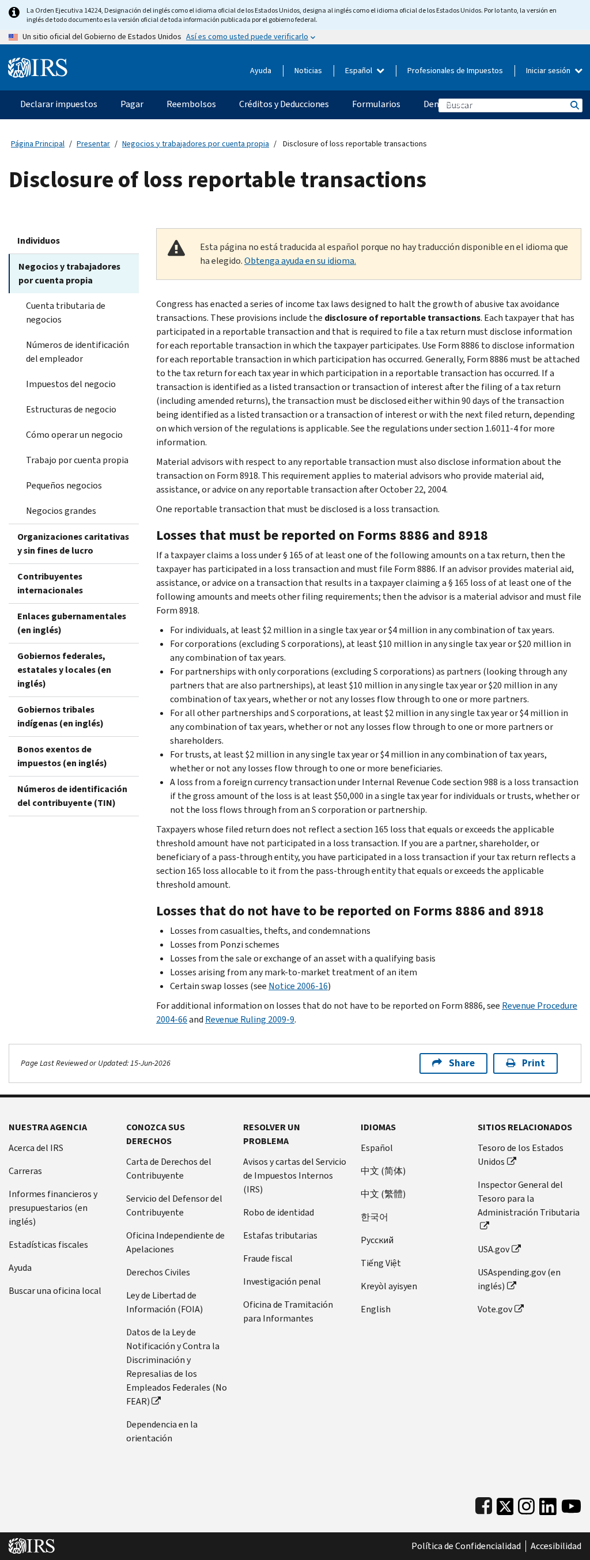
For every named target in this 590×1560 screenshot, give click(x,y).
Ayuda (260, 70)
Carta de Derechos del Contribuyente (168, 1169)
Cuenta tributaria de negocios (65, 312)
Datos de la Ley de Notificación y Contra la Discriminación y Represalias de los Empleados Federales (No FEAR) (176, 1366)
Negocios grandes (61, 511)
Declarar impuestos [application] (58, 104)
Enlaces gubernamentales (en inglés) (71, 623)
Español (359, 70)
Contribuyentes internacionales (50, 583)
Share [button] (462, 1063)
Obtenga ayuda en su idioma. (300, 261)
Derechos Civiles (158, 1272)
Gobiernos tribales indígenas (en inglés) (60, 716)
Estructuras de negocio (71, 409)
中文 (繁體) (383, 1194)
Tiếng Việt (381, 1263)
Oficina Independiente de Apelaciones (175, 1242)
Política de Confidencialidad (466, 1546)
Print (533, 1063)
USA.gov (493, 1249)
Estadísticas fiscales (48, 1245)
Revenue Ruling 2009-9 (249, 1019)
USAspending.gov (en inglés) (519, 1279)
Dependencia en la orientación (162, 1431)
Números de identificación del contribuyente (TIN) (72, 796)
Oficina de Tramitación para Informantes (288, 1311)
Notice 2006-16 (298, 986)
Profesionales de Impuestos (455, 70)
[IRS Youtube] (571, 1504)
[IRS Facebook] (483, 1504)
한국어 (374, 1217)
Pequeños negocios (64, 485)
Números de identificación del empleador (77, 352)
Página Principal (38, 143)
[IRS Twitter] (505, 1504)
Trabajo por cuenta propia (77, 460)
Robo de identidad (278, 1212)
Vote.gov (495, 1309)
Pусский (377, 1240)
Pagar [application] (131, 104)
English (376, 1309)
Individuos (38, 240)
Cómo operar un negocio (74, 435)
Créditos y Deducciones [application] (284, 104)
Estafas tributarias (280, 1235)
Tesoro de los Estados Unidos (520, 1155)
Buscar (573, 105)
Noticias (308, 70)
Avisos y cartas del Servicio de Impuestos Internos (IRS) (294, 1175)
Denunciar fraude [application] (456, 104)
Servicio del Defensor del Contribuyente (174, 1205)
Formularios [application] (376, 104)
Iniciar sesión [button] (549, 70)
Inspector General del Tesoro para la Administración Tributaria (529, 1198)
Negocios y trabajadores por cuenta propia (195, 143)
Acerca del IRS (36, 1148)
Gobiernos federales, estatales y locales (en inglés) (64, 670)
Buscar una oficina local (55, 1291)
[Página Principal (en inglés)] (37, 63)
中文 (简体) (383, 1171)
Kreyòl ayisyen (389, 1286)
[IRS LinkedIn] (548, 1504)
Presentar (93, 143)
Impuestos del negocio (71, 384)
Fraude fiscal (268, 1258)
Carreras (25, 1171)
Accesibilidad (556, 1546)
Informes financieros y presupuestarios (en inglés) (53, 1208)
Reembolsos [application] (191, 104)
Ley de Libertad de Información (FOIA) (164, 1302)
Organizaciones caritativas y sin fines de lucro (73, 543)
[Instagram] (526, 1504)
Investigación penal (282, 1281)
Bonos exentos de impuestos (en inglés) (62, 756)
